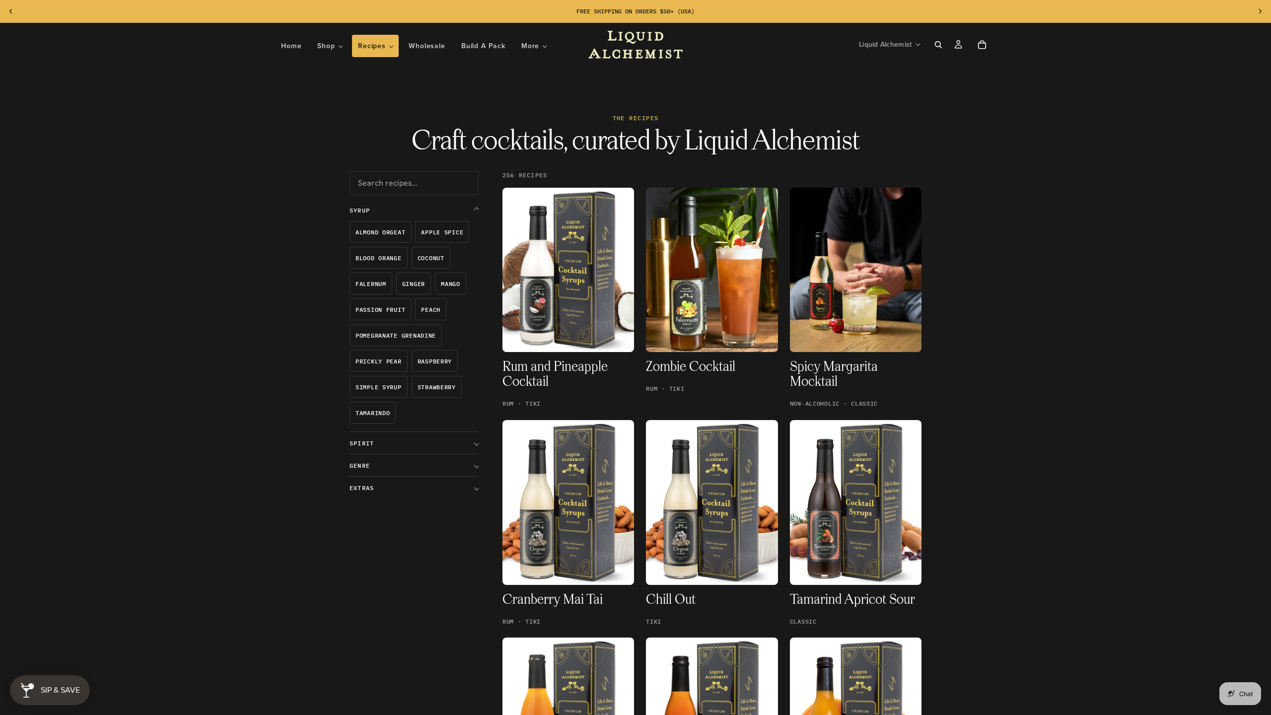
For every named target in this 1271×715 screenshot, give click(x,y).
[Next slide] (1260, 11)
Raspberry (435, 361)
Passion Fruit (380, 309)
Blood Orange (378, 258)
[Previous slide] (11, 11)
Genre (360, 465)
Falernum (370, 283)
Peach (430, 309)
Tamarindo (372, 413)
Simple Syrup (378, 387)
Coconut (431, 258)
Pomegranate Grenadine (395, 335)
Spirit (362, 443)
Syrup (360, 210)
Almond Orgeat (380, 232)
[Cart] (982, 45)
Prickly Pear (378, 361)
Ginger (413, 283)
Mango (450, 283)
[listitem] (534, 46)
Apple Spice (442, 232)
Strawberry (437, 387)
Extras (362, 488)
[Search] (938, 45)
